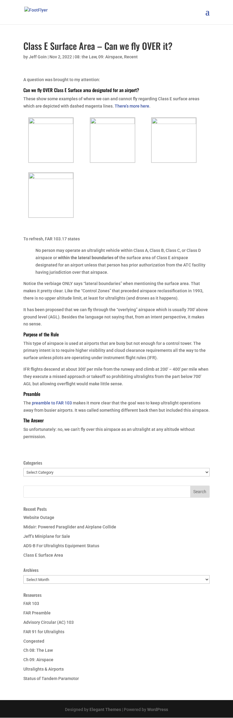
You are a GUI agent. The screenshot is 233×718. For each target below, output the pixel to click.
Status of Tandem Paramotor (51, 678)
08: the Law (85, 56)
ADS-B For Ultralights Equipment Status (61, 545)
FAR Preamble (37, 612)
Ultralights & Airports (43, 669)
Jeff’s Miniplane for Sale (46, 536)
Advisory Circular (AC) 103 (48, 622)
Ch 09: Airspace (38, 659)
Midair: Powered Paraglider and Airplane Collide (69, 526)
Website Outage (38, 517)
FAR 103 (31, 603)
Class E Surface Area (43, 555)
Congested (33, 641)
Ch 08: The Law (38, 650)
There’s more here (132, 106)
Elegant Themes (105, 709)
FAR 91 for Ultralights (43, 631)
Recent (131, 56)
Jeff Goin (38, 56)
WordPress (157, 709)
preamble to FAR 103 (52, 402)
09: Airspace (110, 56)
